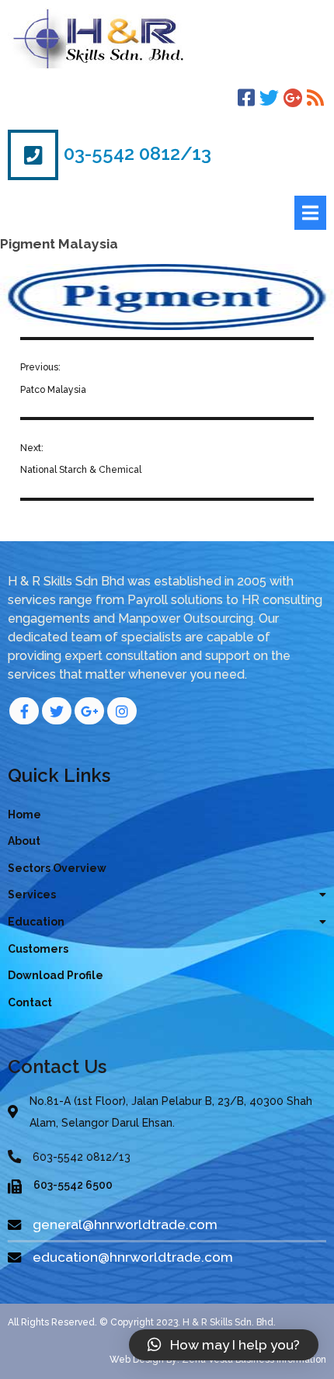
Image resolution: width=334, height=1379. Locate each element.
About (24, 841)
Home (24, 814)
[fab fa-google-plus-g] (89, 710)
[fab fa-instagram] (122, 710)
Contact (30, 1002)
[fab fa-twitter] (56, 710)
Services (32, 894)
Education (36, 921)
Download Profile (55, 975)
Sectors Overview (57, 868)
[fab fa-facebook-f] (24, 710)
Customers (38, 949)
